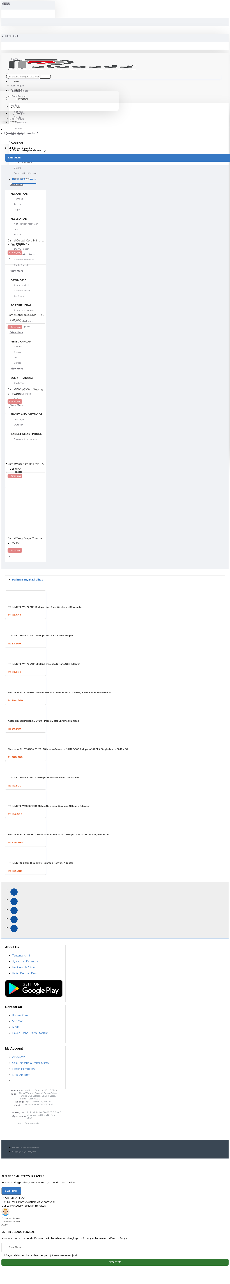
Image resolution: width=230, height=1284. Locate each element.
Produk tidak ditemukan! (22, 133)
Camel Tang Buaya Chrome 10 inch (26, 538)
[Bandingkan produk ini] (21, 258)
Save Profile (11, 1191)
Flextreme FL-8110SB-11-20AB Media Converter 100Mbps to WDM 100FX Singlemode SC (59, 834)
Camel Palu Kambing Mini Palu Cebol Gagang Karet (26, 463)
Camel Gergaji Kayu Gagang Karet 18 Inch (26, 389)
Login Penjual (17, 113)
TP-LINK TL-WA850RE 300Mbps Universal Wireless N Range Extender (49, 806)
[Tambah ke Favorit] (12, 258)
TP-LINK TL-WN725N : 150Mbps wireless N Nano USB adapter (44, 663)
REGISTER (115, 1262)
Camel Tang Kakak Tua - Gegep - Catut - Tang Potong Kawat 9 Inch (26, 315)
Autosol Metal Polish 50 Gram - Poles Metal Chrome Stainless (43, 720)
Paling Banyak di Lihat (27, 579)
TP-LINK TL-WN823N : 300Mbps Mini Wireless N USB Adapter (44, 777)
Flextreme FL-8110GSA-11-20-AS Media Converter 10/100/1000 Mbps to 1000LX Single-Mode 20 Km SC (68, 749)
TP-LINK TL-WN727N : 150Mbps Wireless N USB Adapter (41, 635)
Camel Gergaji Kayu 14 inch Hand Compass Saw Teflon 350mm (26, 240)
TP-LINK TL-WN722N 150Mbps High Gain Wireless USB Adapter (45, 607)
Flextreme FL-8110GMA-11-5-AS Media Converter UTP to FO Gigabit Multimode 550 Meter (59, 692)
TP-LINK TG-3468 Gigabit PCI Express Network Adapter (40, 862)
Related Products (24, 179)
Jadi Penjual (17, 118)
